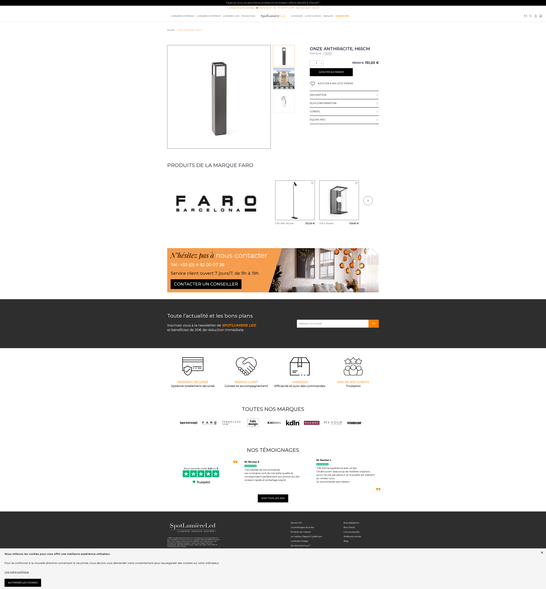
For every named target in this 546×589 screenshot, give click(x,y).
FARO (327, 53)
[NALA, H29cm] (339, 200)
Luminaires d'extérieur (208, 16)
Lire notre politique (17, 572)
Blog (346, 541)
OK (373, 323)
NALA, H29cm (326, 223)
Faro (169, 175)
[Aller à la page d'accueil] (273, 16)
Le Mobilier (297, 16)
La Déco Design (313, 16)
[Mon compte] (535, 16)
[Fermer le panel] (542, 553)
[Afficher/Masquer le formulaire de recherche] (530, 16)
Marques (328, 16)
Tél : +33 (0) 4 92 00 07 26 (197, 264)
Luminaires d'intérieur (182, 16)
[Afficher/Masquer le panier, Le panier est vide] (541, 16)
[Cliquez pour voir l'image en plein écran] (219, 97)
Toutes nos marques (273, 409)
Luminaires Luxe (231, 16)
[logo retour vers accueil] (193, 528)
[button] (312, 183)
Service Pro (342, 16)
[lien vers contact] (525, 16)
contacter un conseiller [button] (206, 284)
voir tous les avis (273, 498)
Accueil (170, 30)
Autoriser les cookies (23, 582)
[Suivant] (368, 200)
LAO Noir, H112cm (284, 223)
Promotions (248, 16)
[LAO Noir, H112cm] (295, 200)
